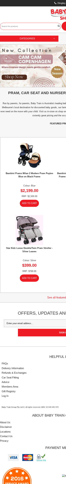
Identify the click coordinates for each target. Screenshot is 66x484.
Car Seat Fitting (10, 377)
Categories (27, 38)
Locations (5, 431)
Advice (5, 382)
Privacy (4, 440)
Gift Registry (9, 391)
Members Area (10, 386)
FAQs (5, 363)
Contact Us (6, 436)
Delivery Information (13, 368)
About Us (5, 422)
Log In (5, 395)
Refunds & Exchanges (14, 372)
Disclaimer (6, 426)
